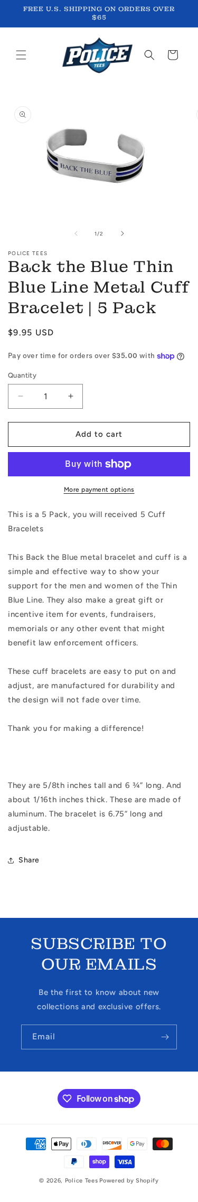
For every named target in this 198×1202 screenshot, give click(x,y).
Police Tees (81, 1180)
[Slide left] (76, 233)
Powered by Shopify (129, 1180)
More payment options (99, 489)
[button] (21, 55)
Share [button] (29, 860)
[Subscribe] (164, 1037)
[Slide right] (122, 233)
